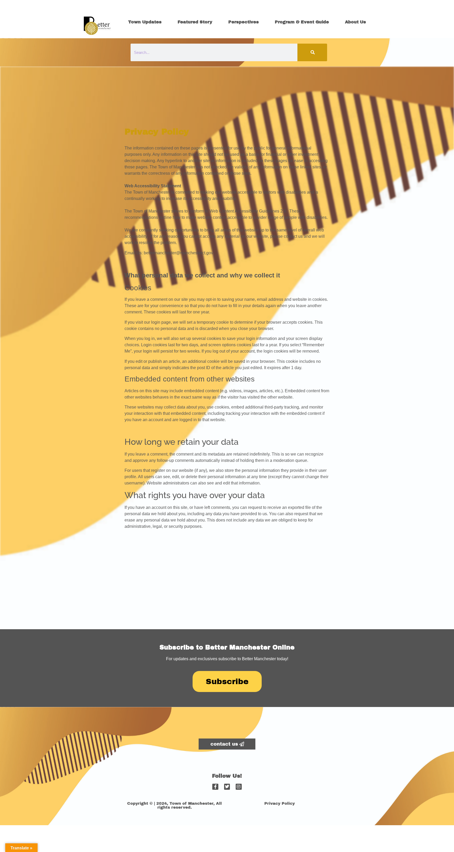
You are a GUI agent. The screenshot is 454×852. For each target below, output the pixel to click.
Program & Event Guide (302, 22)
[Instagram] (238, 786)
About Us (355, 22)
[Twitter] (227, 786)
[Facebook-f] (215, 786)
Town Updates (145, 22)
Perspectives (243, 22)
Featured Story (195, 22)
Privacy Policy (279, 803)
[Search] (312, 52)
